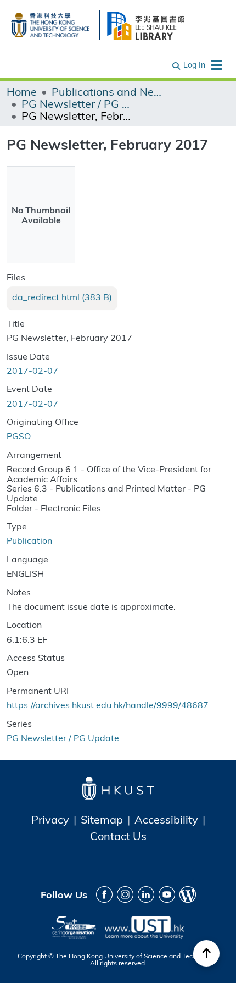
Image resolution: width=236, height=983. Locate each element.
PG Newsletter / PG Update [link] (76, 103)
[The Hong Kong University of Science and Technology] (50, 23)
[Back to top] (206, 953)
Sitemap (102, 819)
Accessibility (166, 819)
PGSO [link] (19, 435)
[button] (177, 64)
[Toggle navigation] (216, 64)
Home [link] (22, 91)
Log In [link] (194, 64)
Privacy (50, 819)
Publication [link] (29, 540)
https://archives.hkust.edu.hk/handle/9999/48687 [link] (108, 704)
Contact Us (118, 836)
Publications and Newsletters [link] (106, 91)
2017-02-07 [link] (32, 370)
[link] (62, 297)
